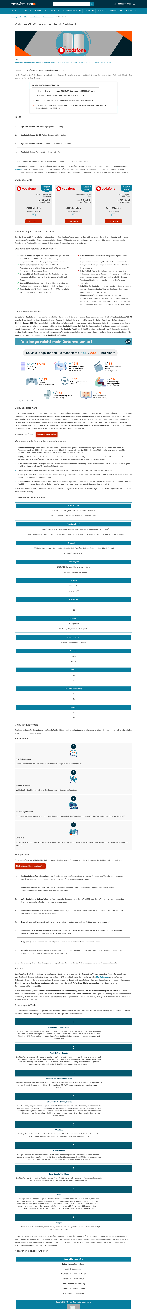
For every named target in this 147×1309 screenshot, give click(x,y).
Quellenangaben (104, 62)
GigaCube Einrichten (54, 62)
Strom (13, 11)
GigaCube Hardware (38, 62)
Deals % (129, 11)
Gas (25, 11)
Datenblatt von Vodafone (46, 434)
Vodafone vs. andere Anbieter (87, 62)
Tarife (17, 62)
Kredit (87, 11)
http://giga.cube (102, 977)
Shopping (114, 11)
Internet (38, 11)
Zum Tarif (32, 221)
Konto (100, 11)
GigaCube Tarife (25, 62)
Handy (52, 11)
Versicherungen (70, 11)
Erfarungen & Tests (69, 62)
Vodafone (18, 169)
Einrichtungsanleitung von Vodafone (30, 866)
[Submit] (92, 4)
